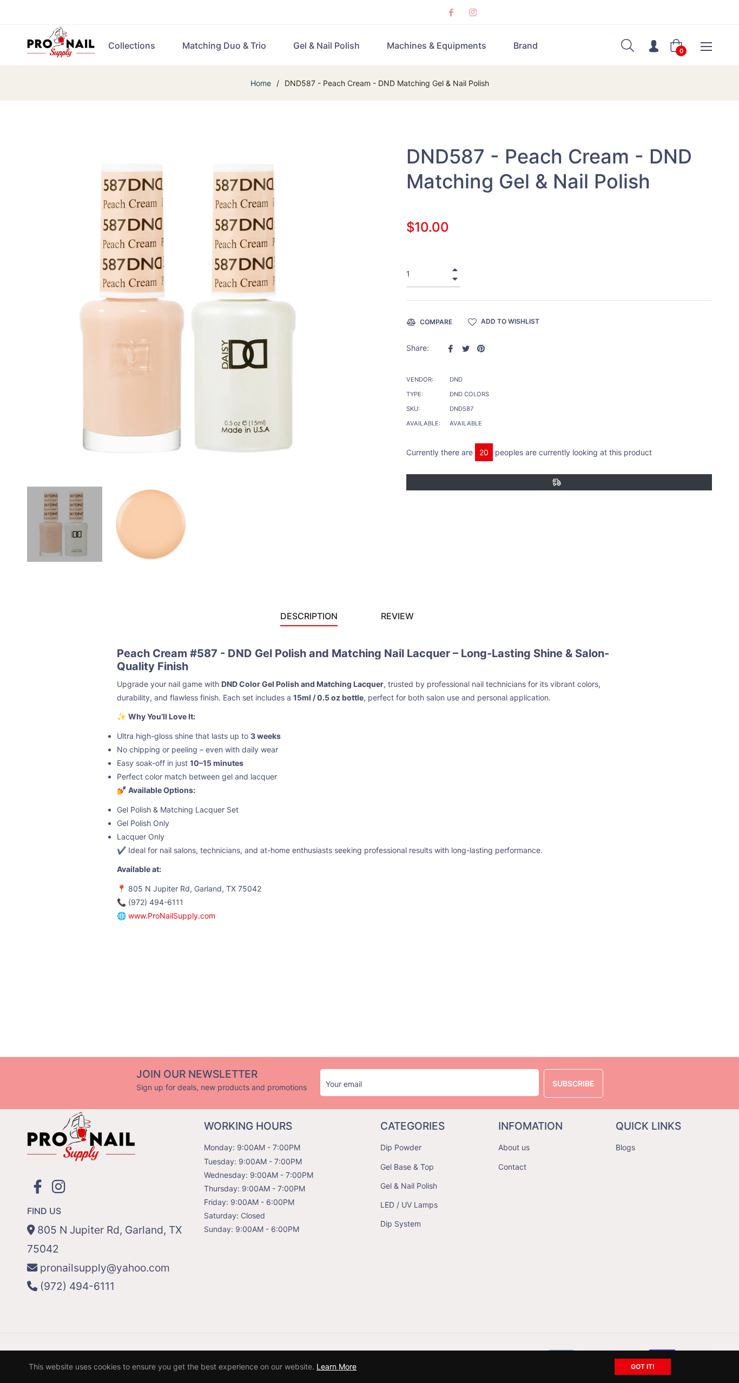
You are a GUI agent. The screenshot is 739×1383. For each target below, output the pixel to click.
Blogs (625, 1147)
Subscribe (573, 1083)
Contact (512, 1166)
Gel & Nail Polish (408, 1185)
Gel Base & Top (407, 1166)
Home (260, 83)
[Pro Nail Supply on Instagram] (472, 12)
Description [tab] (309, 616)
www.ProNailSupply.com (171, 915)
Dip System (400, 1223)
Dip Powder (400, 1147)
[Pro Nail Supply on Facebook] (450, 12)
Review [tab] (398, 616)
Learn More (336, 1366)
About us (514, 1147)
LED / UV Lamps (409, 1204)
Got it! (643, 1366)
